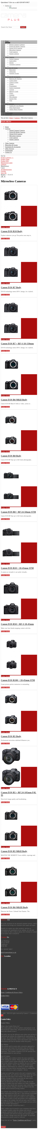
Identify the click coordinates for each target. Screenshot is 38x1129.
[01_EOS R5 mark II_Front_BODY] (11, 845)
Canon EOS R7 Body (11, 287)
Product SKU (5, 161)
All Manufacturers (6, 169)
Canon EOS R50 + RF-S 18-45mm (17, 624)
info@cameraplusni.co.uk (8, 952)
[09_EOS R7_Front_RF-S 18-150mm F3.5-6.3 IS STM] (11, 282)
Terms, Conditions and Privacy (22, 1120)
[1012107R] (11, 901)
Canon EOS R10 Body (11, 231)
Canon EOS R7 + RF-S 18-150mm (17, 343)
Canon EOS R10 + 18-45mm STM (17, 568)
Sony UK (3, 173)
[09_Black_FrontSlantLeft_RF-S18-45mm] (11, 674)
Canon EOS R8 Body (11, 456)
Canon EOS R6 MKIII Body (14, 907)
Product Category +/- (7, 157)
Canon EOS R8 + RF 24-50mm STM (18, 512)
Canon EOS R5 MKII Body (14, 851)
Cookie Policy (5, 995)
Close (3, 1127)
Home (11, 118)
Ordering (3, 164)
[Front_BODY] (11, 394)
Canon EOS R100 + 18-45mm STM (18, 680)
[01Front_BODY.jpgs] (11, 225)
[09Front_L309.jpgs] (11, 562)
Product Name (5, 159)
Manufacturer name (6, 163)
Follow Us (8, 6)
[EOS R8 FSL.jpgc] (11, 450)
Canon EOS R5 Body (11, 736)
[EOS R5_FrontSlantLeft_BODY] (11, 730)
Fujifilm (3, 171)
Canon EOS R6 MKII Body (14, 399)
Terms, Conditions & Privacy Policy (12, 992)
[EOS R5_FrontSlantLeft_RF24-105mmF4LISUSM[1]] (11, 786)
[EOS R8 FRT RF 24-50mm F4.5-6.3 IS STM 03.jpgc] (11, 506)
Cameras (17, 118)
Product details (5, 227)
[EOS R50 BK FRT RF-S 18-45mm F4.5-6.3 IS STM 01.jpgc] (11, 618)
